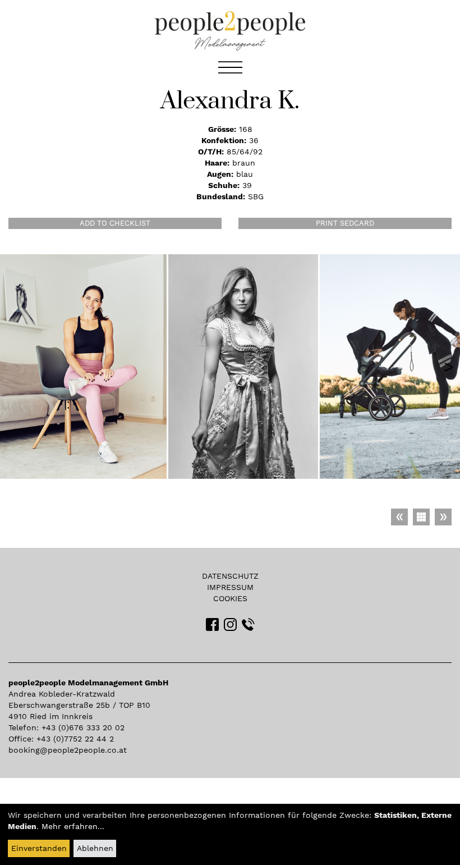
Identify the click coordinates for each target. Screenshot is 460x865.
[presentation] (449, 366)
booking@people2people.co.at (67, 749)
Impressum (230, 587)
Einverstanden (39, 848)
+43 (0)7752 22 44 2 (75, 738)
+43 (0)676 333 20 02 (83, 727)
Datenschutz (230, 575)
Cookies (230, 598)
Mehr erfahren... (73, 826)
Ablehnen (95, 848)
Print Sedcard (345, 223)
